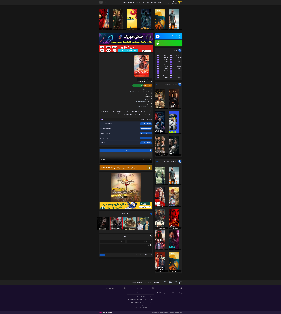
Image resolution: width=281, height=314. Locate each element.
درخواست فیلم (156, 282)
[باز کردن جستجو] (106, 2)
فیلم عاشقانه (162, 70)
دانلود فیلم (160, 2)
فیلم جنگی (175, 68)
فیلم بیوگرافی (175, 64)
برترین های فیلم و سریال (128, 2)
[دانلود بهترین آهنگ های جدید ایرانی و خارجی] (126, 38)
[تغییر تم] (101, 2)
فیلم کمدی (175, 75)
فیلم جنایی (162, 66)
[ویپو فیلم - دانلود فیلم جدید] (180, 2)
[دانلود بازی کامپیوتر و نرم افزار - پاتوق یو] (126, 205)
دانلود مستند (138, 2)
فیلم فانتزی (162, 73)
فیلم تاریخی (162, 64)
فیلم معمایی (175, 77)
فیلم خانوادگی (162, 68)
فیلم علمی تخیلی (175, 73)
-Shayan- (101, 312)
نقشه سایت (139, 282)
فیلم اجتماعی (162, 59)
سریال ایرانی (175, 59)
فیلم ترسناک (175, 66)
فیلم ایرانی (162, 61)
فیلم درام (175, 70)
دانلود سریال (153, 2)
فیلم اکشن (175, 61)
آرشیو (157, 84)
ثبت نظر (102, 254)
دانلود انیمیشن (146, 2)
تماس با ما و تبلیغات (148, 282)
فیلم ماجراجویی (162, 75)
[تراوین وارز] (126, 187)
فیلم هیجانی (162, 77)
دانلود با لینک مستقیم (146, 123)
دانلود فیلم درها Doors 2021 (145, 81)
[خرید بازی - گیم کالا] (126, 48)
